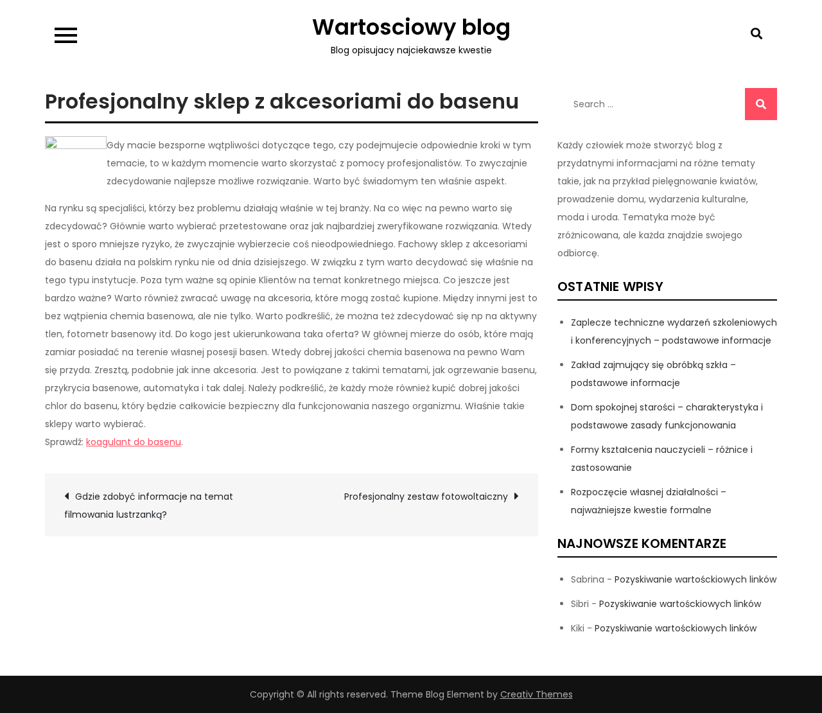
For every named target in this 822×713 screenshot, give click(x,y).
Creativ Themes (536, 694)
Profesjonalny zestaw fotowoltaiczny (426, 496)
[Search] (761, 104)
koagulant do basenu (133, 442)
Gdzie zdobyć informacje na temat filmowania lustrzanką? (148, 505)
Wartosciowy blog (411, 27)
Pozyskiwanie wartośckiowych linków (695, 579)
